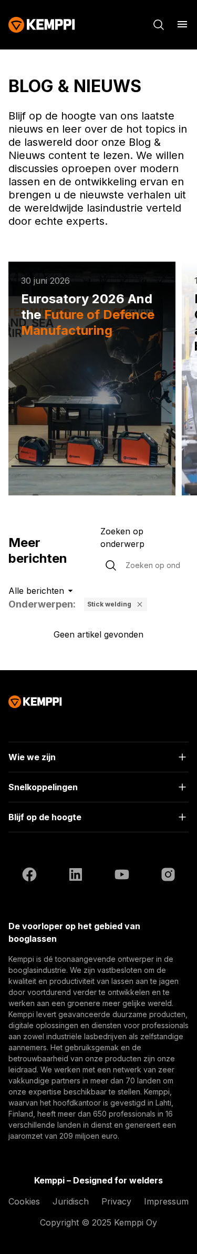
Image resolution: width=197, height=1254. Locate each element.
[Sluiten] (140, 604)
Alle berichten (36, 590)
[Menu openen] (182, 24)
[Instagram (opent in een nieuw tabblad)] (168, 876)
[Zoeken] (158, 24)
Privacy (116, 1201)
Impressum (166, 1201)
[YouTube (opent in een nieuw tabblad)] (121, 876)
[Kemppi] (41, 25)
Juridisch (71, 1201)
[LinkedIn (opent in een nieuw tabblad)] (75, 876)
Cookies (24, 1201)
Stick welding (109, 604)
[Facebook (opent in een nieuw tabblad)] (29, 876)
